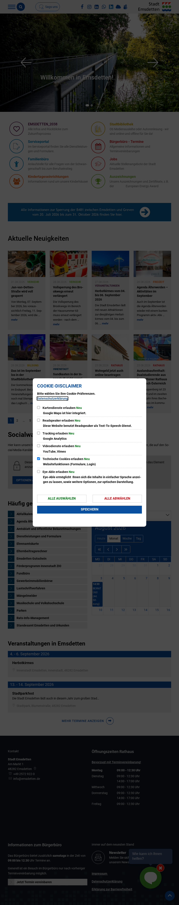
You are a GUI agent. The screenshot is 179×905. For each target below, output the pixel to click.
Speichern (89, 509)
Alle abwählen (117, 498)
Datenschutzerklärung (52, 398)
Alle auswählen (62, 498)
